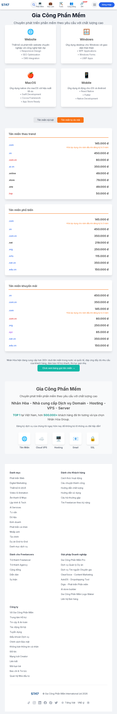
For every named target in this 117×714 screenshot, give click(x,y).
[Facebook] (45, 702)
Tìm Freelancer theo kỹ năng (75, 502)
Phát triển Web (17, 478)
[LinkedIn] (39, 702)
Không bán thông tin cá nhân (24, 646)
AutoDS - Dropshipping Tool (75, 579)
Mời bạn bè (15, 666)
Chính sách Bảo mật (19, 641)
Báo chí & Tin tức (18, 671)
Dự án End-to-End (19, 541)
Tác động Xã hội (18, 627)
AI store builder (68, 589)
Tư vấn (13, 512)
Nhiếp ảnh (15, 532)
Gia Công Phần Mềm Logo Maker (77, 594)
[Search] (33, 4)
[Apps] (95, 5)
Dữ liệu (13, 517)
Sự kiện (13, 579)
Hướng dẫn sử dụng (71, 492)
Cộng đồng (15, 569)
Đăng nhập (107, 5)
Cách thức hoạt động (71, 478)
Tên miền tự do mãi (70, 120)
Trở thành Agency (19, 565)
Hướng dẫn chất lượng (72, 488)
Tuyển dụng (16, 632)
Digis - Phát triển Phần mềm (74, 584)
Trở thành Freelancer (20, 560)
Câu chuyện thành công (73, 483)
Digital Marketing (18, 483)
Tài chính (14, 536)
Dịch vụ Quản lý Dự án (72, 565)
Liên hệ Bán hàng (69, 599)
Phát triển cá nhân (19, 527)
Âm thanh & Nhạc (18, 497)
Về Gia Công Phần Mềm (21, 612)
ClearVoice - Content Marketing (77, 574)
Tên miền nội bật (45, 120)
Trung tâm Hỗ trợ (18, 617)
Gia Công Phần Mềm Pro (73, 560)
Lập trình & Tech (18, 502)
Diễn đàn (14, 574)
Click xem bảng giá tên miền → (58, 368)
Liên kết (14, 661)
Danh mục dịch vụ (19, 546)
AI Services (15, 507)
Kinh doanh (15, 522)
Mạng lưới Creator (19, 656)
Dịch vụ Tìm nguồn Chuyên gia (76, 569)
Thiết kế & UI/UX (18, 488)
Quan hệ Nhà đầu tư (20, 676)
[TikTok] (28, 702)
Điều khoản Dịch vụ (19, 637)
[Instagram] (34, 702)
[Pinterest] (50, 702)
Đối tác (13, 651)
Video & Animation (19, 492)
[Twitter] (56, 702)
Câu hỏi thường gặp (71, 497)
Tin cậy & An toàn (18, 622)
